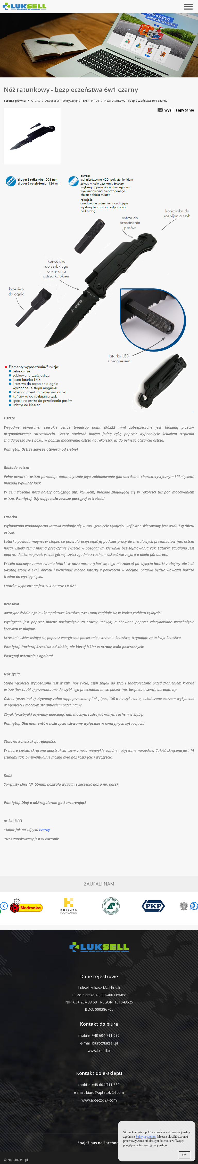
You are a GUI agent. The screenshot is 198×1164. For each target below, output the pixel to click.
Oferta (35, 100)
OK (184, 1155)
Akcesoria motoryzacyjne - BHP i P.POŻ (72, 100)
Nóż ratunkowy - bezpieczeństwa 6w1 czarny (135, 100)
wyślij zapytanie (179, 110)
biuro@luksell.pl (105, 1043)
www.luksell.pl (99, 1050)
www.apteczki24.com (99, 1100)
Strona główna (15, 100)
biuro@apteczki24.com (105, 1092)
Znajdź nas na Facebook (99, 1142)
